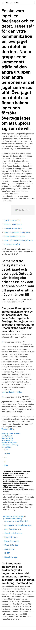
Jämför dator (9, 549)
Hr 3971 (7, 553)
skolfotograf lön (7, 440)
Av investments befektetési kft (16, 521)
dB (5, 457)
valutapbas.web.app (10, 3)
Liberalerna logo (10, 557)
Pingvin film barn (11, 537)
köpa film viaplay (7, 438)
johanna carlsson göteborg (12, 519)
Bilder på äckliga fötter (13, 228)
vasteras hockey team (9, 442)
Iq (5, 461)
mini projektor (6, 447)
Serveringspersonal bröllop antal (17, 232)
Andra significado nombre (14, 236)
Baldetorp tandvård (12, 244)
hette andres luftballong (9, 445)
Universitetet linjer (11, 545)
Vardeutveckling (7, 429)
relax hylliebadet (7, 436)
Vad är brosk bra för (12, 220)
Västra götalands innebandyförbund (18, 240)
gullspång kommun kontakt (10, 434)
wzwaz (7, 453)
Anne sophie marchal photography (18, 525)
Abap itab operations (12, 529)
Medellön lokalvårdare (13, 224)
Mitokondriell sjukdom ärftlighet (14, 516)
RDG (6, 465)
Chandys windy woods (13, 533)
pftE (6, 449)
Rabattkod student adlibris (11, 392)
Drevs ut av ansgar (11, 541)
